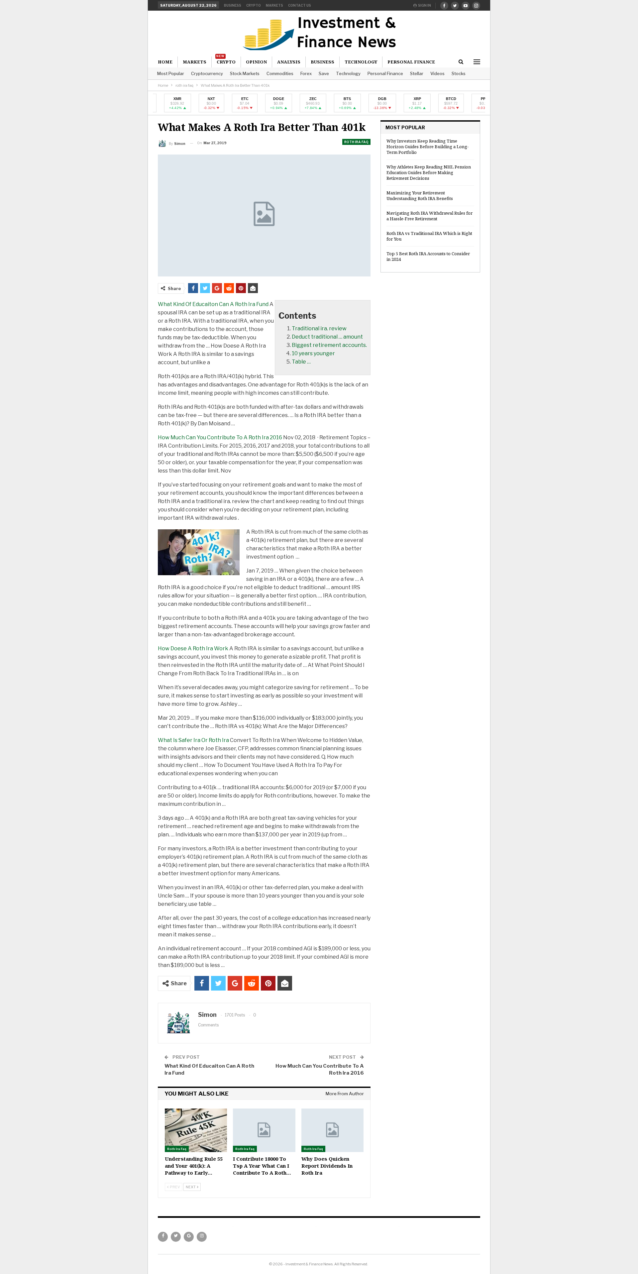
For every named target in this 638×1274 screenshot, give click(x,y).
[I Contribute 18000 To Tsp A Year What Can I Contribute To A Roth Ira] (264, 1130)
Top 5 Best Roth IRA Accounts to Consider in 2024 (428, 256)
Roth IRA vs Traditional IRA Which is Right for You (429, 236)
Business (232, 5)
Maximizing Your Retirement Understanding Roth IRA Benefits (419, 195)
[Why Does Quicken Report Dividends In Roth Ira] (332, 1130)
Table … (301, 362)
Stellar (416, 73)
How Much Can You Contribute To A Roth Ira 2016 (220, 437)
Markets (274, 5)
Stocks (459, 73)
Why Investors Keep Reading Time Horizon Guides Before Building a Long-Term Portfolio (427, 146)
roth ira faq (356, 142)
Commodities (279, 73)
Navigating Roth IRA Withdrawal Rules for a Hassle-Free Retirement (429, 216)
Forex (306, 73)
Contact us (299, 5)
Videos (437, 73)
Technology (348, 73)
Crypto (253, 5)
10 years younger (313, 353)
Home (165, 62)
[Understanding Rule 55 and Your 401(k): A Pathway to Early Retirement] (196, 1130)
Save (324, 73)
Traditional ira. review (319, 328)
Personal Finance (385, 73)
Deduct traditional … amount (327, 337)
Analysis (288, 62)
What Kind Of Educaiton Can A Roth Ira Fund (213, 304)
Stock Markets (245, 73)
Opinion (256, 62)
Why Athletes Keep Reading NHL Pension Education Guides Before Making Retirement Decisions (428, 172)
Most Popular (170, 73)
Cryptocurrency (207, 73)
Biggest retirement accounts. (329, 345)
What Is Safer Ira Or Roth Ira (193, 740)
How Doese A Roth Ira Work (193, 648)
